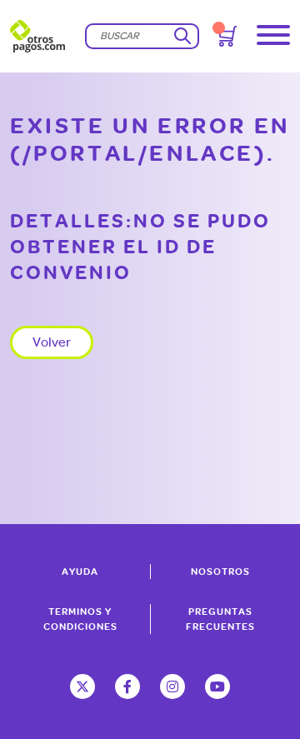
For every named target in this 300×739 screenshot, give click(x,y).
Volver (51, 342)
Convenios (130, 69)
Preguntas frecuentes (220, 619)
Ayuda (80, 571)
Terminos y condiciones (80, 619)
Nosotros (220, 571)
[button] (273, 36)
